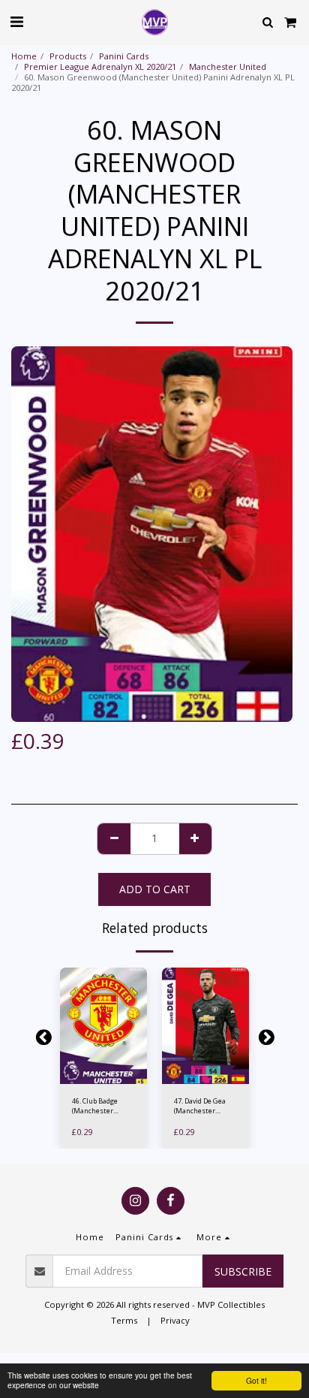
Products (68, 56)
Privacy (175, 1320)
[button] (16, 21)
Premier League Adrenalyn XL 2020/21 (100, 66)
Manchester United (227, 66)
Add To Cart (106, 1076)
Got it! (256, 1380)
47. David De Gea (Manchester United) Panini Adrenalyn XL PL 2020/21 (200, 1106)
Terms (124, 1320)
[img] (103, 1026)
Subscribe (243, 1271)
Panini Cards (123, 56)
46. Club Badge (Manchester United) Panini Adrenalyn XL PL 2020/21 (97, 1106)
